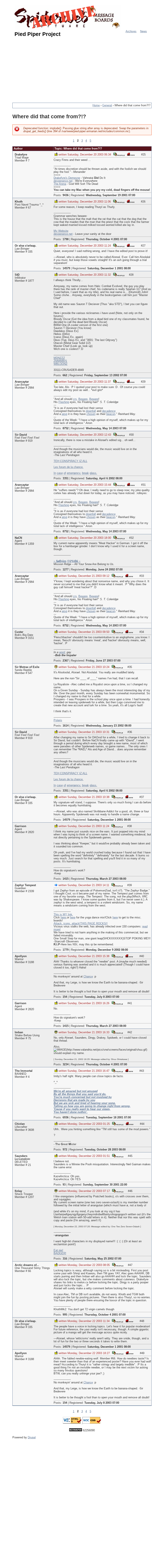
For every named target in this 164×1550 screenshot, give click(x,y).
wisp (64, 414)
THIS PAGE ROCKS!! (94, 923)
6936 (66, 1117)
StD (17, 274)
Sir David (21, 434)
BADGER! (60, 1253)
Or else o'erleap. (25, 245)
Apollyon (21, 956)
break (85, 473)
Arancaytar (22, 381)
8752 (66, 428)
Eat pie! (58, 1250)
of (65, 473)
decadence (109, 411)
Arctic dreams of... (27, 1265)
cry (75, 399)
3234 (66, 1064)
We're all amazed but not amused (76, 1091)
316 (65, 1258)
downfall (91, 411)
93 (64, 1184)
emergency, (74, 473)
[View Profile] (119, 154)
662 (65, 375)
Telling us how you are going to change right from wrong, (92, 1106)
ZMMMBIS (60, 361)
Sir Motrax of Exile (27, 667)
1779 (66, 949)
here (63, 917)
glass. (93, 473)
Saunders (21, 1156)
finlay (18, 1191)
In (55, 473)
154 (65, 996)
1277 (66, 569)
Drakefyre (21, 154)
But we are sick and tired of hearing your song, (85, 1103)
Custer (19, 632)
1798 (66, 239)
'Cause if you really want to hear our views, (82, 1109)
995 (65, 1314)
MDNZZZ (59, 358)
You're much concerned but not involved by (83, 1097)
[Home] (68, 17)
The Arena (60, 183)
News (143, 31)
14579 (66, 268)
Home (96, 105)
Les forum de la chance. (68, 467)
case (60, 473)
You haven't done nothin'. (71, 1112)
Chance (88, 976)
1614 (66, 725)
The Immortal (23, 1070)
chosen (90, 414)
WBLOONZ (60, 364)
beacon (110, 414)
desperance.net (63, 180)
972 (65, 1149)
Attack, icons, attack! (67, 923)
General (107, 105)
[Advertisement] (88, 68)
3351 (66, 478)
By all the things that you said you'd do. (80, 1094)
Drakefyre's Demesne (67, 177)
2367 (66, 660)
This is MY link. (63, 914)
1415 (66, 878)
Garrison (20, 826)
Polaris (58, 720)
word (62, 652)
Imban (19, 1032)
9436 (66, 195)
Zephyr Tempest (25, 885)
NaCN (18, 537)
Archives (131, 31)
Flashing (64, 402)
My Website (61, 230)
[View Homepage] (131, 154)
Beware (83, 399)
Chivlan (20, 1123)
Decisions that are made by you (74, 1100)
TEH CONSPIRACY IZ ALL (70, 461)
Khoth (19, 201)
